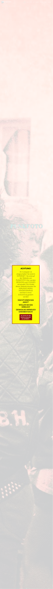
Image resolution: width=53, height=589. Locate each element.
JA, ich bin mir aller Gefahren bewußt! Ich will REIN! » (26, 317)
